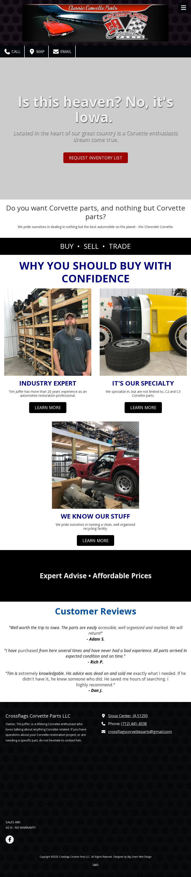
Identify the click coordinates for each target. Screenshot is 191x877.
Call (15, 51)
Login (96, 864)
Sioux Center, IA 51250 (128, 715)
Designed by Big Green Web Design (132, 856)
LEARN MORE (48, 407)
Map (39, 51)
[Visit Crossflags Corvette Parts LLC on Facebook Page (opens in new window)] (10, 839)
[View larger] (95, 465)
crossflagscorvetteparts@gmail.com (140, 731)
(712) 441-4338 (134, 723)
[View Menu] (183, 7)
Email (65, 51)
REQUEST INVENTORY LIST (95, 158)
